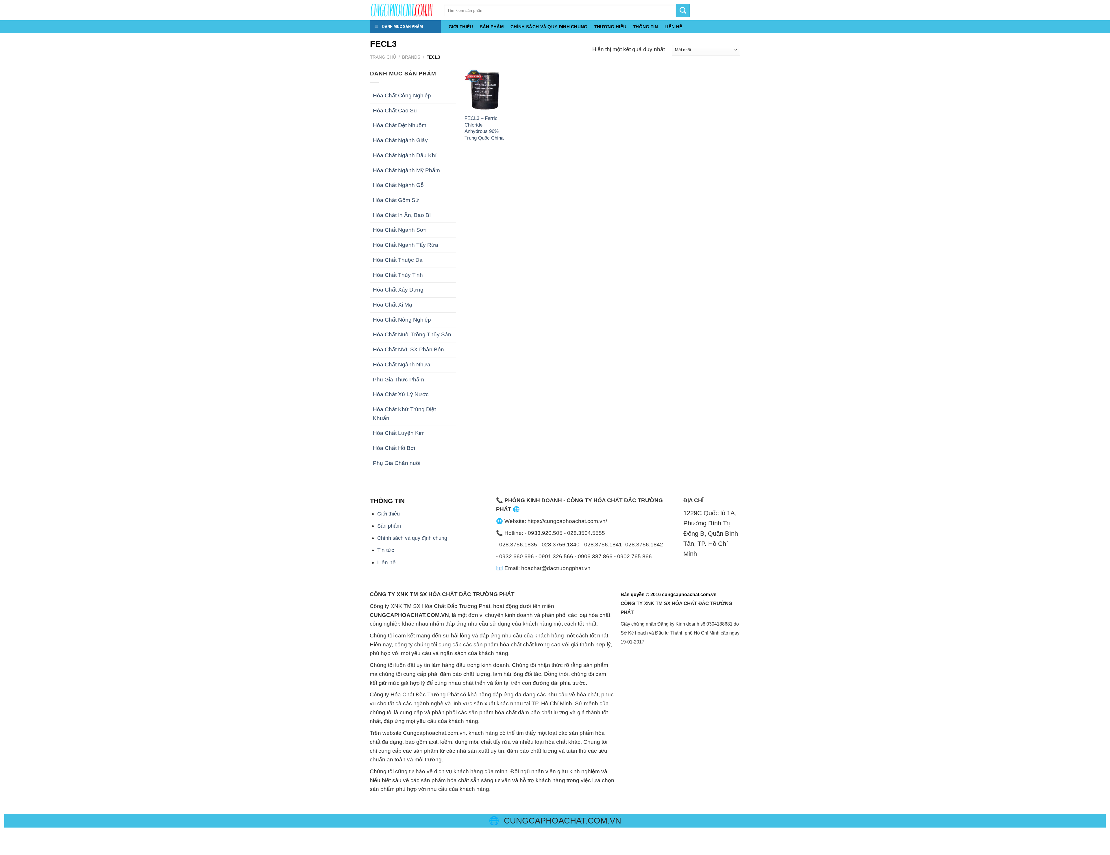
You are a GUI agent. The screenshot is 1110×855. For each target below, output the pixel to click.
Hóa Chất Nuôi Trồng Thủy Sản (412, 334)
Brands (411, 57)
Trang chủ (383, 57)
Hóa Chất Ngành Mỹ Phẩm (406, 170)
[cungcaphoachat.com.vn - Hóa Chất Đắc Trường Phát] (402, 10)
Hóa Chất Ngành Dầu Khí (404, 155)
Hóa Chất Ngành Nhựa (401, 364)
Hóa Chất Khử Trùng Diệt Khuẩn (404, 413)
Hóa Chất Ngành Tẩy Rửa (405, 245)
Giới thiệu (461, 27)
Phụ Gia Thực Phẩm (398, 380)
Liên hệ (386, 562)
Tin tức (385, 550)
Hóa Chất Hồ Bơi (394, 448)
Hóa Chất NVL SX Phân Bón (408, 349)
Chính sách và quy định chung (549, 27)
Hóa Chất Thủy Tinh (398, 275)
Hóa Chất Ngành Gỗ (398, 185)
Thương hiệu (610, 27)
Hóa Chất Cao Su (395, 110)
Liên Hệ (673, 27)
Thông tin (645, 27)
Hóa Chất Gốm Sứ (396, 200)
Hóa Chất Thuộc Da (398, 260)
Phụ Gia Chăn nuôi (396, 463)
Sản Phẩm (492, 27)
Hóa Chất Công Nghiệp (402, 95)
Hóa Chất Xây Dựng (398, 290)
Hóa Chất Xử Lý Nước (401, 394)
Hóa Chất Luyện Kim (399, 433)
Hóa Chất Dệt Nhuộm (399, 125)
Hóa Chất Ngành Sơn (400, 230)
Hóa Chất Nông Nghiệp (402, 320)
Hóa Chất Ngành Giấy (400, 140)
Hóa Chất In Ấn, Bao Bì (402, 215)
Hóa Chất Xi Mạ (392, 305)
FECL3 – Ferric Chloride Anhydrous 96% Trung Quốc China (484, 127)
